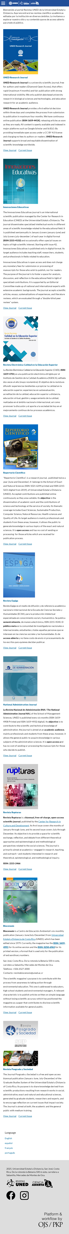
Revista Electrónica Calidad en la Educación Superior (30, 364)
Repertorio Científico (14, 472)
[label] (34, 969)
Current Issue (25, 150)
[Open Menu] (3, 3)
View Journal (9, 150)
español (9, 1143)
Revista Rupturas (12, 812)
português (10, 1152)
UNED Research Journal (15, 77)
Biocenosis (8, 925)
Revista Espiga (10, 600)
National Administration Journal (20, 704)
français (9, 1148)
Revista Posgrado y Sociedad (18, 1069)
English (8, 1138)
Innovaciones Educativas (16, 207)
